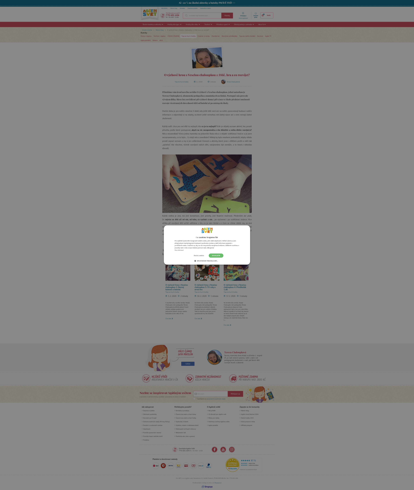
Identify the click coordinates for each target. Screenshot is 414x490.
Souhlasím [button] (216, 255)
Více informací (179, 250)
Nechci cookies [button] (199, 255)
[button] (207, 261)
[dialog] (207, 245)
